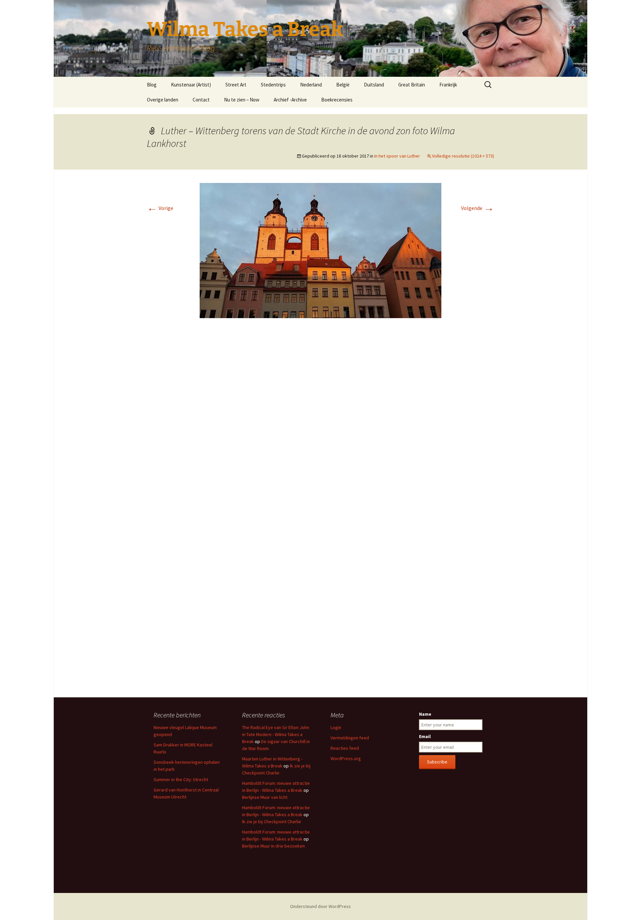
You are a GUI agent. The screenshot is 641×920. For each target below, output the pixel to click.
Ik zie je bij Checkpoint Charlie (271, 822)
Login (336, 727)
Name (425, 714)
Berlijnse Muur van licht (264, 797)
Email (425, 736)
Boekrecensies (337, 99)
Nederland (311, 84)
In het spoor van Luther (397, 156)
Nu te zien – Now (241, 99)
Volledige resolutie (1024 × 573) (463, 156)
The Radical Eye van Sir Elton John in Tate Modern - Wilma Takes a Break (275, 734)
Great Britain (411, 84)
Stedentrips (273, 84)
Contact (201, 99)
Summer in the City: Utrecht (181, 779)
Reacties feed (345, 748)
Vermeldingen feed (350, 738)
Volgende (477, 208)
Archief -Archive (290, 99)
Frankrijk (448, 84)
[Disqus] (320, 422)
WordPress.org (346, 758)
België (343, 84)
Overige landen (162, 99)
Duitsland (374, 84)
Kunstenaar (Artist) (191, 84)
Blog (152, 84)
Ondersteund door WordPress (320, 906)
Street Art (235, 84)
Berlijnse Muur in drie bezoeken (273, 846)
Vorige (160, 208)
